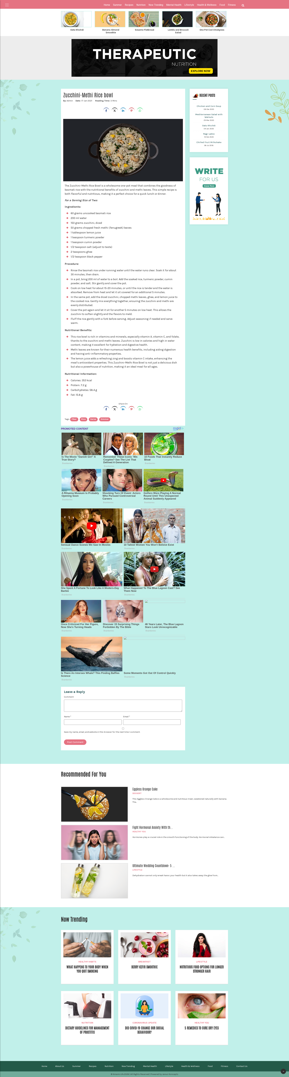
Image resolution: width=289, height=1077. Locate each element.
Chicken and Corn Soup (209, 106)
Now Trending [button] (156, 4)
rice (83, 419)
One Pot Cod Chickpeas (212, 29)
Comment (69, 697)
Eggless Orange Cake (145, 789)
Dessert (136, 793)
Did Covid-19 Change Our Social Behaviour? (144, 1030)
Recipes (92, 1066)
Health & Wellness (190, 1066)
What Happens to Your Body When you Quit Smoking (87, 969)
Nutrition (87, 1022)
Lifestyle (137, 870)
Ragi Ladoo (209, 133)
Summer (76, 1066)
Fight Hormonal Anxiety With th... (152, 827)
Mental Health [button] (173, 4)
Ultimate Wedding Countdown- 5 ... (153, 865)
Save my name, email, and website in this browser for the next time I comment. (102, 732)
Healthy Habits (87, 961)
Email (126, 716)
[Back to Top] (283, 1071)
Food (210, 1066)
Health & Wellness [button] (206, 4)
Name (67, 716)
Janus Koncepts (170, 1074)
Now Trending (128, 1066)
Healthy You (139, 831)
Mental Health (150, 1066)
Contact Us (241, 1066)
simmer (105, 419)
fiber (74, 419)
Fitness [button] (232, 4)
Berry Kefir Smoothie (144, 967)
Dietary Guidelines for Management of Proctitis (87, 1030)
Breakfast (144, 961)
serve (93, 419)
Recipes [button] (129, 4)
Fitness (224, 1066)
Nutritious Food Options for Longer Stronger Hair (202, 969)
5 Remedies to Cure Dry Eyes (202, 1028)
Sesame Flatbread (144, 29)
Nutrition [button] (141, 4)
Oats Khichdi (77, 29)
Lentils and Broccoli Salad (178, 31)
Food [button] (222, 4)
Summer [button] (117, 4)
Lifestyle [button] (189, 4)
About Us (59, 1066)
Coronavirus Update (144, 1022)
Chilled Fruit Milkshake (208, 142)
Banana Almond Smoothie (110, 31)
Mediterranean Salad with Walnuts (208, 115)
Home (107, 4)
